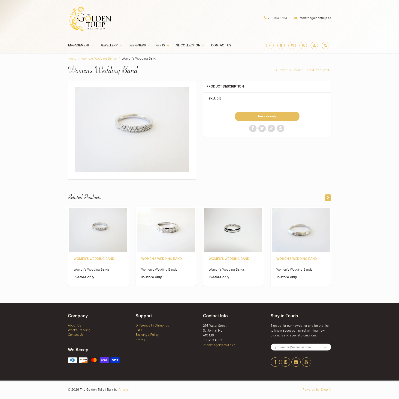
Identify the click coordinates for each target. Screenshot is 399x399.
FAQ (139, 330)
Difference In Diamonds (152, 325)
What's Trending (79, 330)
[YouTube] (303, 45)
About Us (74, 325)
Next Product (317, 70)
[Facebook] (269, 45)
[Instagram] (292, 45)
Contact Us (221, 45)
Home (72, 58)
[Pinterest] (281, 45)
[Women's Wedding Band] (132, 129)
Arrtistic (123, 390)
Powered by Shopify (317, 390)
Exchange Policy (147, 335)
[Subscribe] (325, 347)
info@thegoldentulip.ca (315, 18)
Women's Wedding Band (94, 258)
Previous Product (290, 70)
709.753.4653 (277, 18)
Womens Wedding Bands (99, 58)
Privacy (140, 339)
